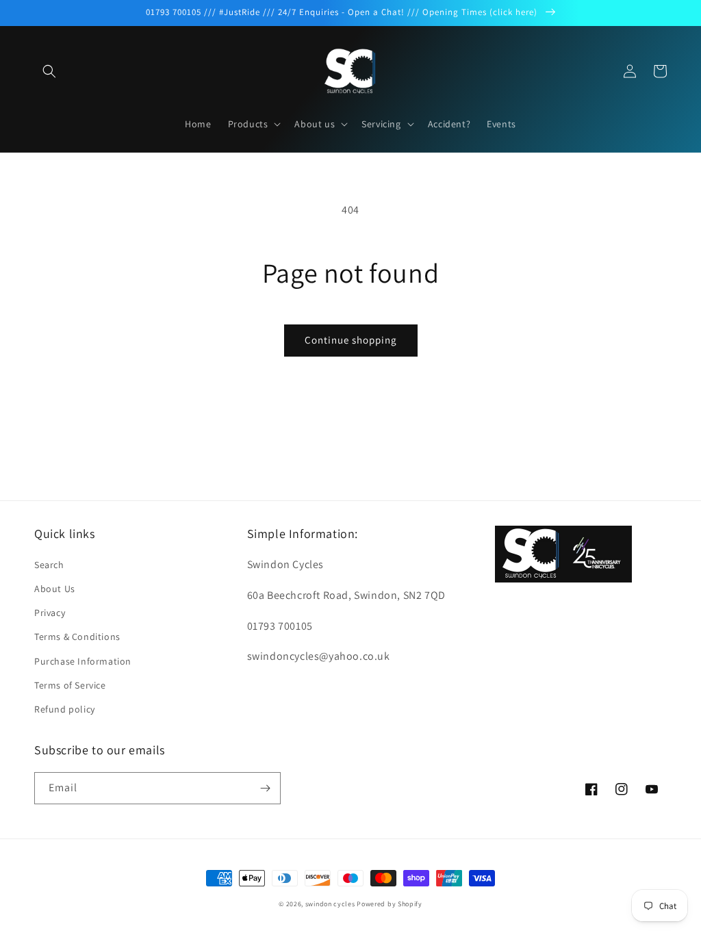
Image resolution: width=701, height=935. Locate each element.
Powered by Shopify (389, 903)
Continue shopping (351, 339)
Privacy (49, 612)
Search (49, 565)
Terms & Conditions (77, 636)
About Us (54, 588)
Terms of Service (70, 685)
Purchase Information (82, 661)
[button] (49, 71)
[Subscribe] (265, 788)
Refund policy (64, 709)
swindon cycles (330, 903)
